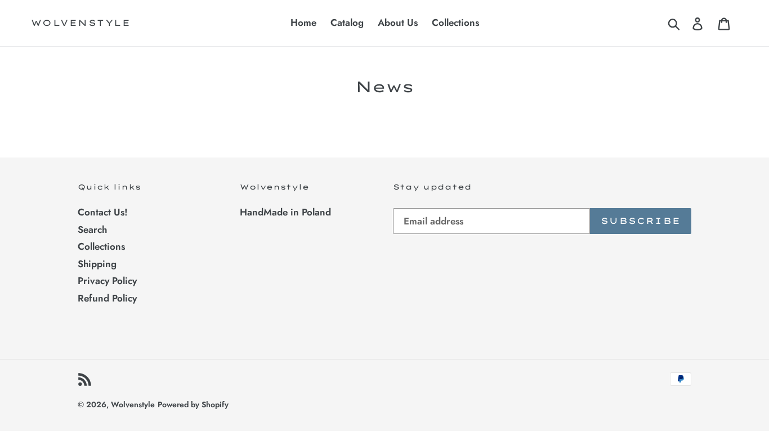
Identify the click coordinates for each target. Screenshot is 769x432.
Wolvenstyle (81, 23)
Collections (101, 246)
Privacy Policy (107, 280)
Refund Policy (107, 298)
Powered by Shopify (193, 404)
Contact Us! (103, 212)
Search (92, 229)
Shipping (97, 264)
